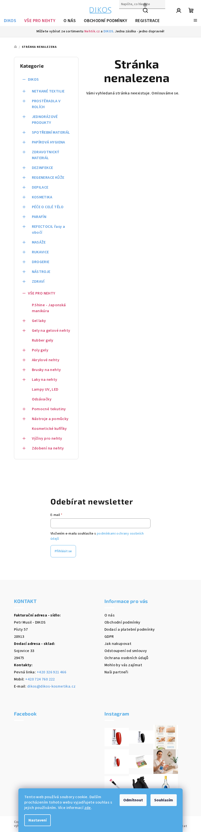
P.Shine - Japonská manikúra (49, 308)
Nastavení (37, 820)
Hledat (125, 15)
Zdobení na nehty (48, 448)
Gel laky (39, 320)
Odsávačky (42, 399)
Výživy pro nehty (47, 438)
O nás (109, 615)
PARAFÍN (39, 216)
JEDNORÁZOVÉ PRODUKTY (45, 119)
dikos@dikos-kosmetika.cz (51, 686)
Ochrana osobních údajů (126, 658)
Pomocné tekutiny (49, 409)
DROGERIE (41, 262)
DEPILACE (40, 187)
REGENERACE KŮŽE (48, 177)
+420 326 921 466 (51, 672)
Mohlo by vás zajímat (123, 665)
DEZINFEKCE (42, 167)
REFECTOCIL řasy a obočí (48, 229)
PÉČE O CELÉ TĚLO (48, 207)
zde (87, 807)
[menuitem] (10, 21)
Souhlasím (163, 800)
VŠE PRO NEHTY (41, 293)
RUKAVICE (40, 252)
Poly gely (40, 350)
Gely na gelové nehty (51, 330)
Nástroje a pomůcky (50, 419)
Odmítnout (133, 800)
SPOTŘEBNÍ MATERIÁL (51, 132)
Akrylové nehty (46, 360)
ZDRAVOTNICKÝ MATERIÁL (45, 155)
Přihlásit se (63, 551)
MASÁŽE (39, 242)
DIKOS (108, 31)
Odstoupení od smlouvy (125, 650)
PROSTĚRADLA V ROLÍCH (46, 104)
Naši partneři (116, 672)
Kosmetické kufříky (49, 428)
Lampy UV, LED (45, 389)
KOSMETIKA (42, 197)
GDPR (109, 636)
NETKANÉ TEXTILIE (48, 91)
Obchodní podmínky (122, 622)
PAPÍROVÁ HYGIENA (48, 142)
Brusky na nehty (46, 369)
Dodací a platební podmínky (129, 629)
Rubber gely (42, 340)
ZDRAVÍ (38, 281)
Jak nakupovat (117, 643)
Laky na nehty (44, 379)
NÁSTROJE (41, 271)
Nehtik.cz (92, 31)
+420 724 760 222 (40, 679)
